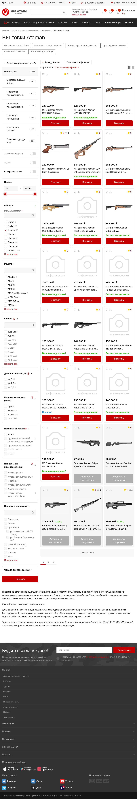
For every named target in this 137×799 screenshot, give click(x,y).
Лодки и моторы (113, 23)
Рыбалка (62, 23)
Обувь (98, 23)
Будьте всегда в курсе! (25, 650)
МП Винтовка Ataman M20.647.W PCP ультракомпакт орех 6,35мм (84, 112)
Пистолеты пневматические (48, 45)
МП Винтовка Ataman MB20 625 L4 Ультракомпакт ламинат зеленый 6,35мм (54, 465)
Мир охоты (14, 12)
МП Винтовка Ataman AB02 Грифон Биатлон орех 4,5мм (119, 288)
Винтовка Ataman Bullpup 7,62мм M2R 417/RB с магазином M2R (86, 465)
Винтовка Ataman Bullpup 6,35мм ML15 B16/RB (118, 527)
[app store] (10, 769)
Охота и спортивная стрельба (39, 23)
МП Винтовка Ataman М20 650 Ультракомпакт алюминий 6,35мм (55, 288)
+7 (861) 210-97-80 (80, 12)
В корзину (55, 123)
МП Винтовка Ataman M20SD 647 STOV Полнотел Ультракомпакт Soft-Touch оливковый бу (86, 406)
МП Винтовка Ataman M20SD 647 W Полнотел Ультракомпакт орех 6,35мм (54, 406)
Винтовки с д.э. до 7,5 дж (16, 45)
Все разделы (13, 23)
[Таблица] (129, 67)
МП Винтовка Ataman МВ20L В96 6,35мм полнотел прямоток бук (53, 230)
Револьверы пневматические (82, 45)
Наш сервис (8, 739)
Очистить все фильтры (78, 62)
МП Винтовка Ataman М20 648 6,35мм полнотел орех (87, 170)
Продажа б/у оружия (94, 3)
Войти (117, 3)
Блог (74, 3)
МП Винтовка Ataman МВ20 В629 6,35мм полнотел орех (84, 230)
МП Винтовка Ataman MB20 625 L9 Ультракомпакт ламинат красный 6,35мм (117, 406)
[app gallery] (45, 769)
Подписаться (124, 650)
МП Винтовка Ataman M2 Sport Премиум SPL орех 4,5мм (118, 112)
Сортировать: (47, 67)
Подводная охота (11, 702)
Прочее (129, 23)
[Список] (133, 67)
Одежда (86, 23)
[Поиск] (49, 12)
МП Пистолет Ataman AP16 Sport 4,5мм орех (55, 170)
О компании (8, 724)
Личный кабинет (10, 747)
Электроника (9, 717)
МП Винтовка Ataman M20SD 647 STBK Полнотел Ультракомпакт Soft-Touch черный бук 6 (54, 347)
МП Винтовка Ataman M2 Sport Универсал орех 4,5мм (86, 288)
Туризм (74, 23)
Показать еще (87, 553)
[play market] (27, 769)
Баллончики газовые (14, 52)
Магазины (31, 3)
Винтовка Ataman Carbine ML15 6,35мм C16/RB (118, 465)
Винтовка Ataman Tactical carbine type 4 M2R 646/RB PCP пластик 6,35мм (87, 528)
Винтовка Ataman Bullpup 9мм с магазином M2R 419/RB (54, 528)
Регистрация (128, 2)
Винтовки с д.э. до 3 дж (42, 52)
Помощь (6, 731)
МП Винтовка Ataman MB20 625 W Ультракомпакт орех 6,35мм (116, 230)
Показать (20, 579)
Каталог (6, 670)
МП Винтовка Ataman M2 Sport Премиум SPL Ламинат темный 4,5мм (118, 171)
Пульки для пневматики (114, 45)
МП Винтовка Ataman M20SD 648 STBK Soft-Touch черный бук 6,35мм (86, 347)
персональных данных (97, 657)
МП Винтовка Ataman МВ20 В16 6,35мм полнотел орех (52, 112)
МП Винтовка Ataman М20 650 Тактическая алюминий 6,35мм (119, 347)
